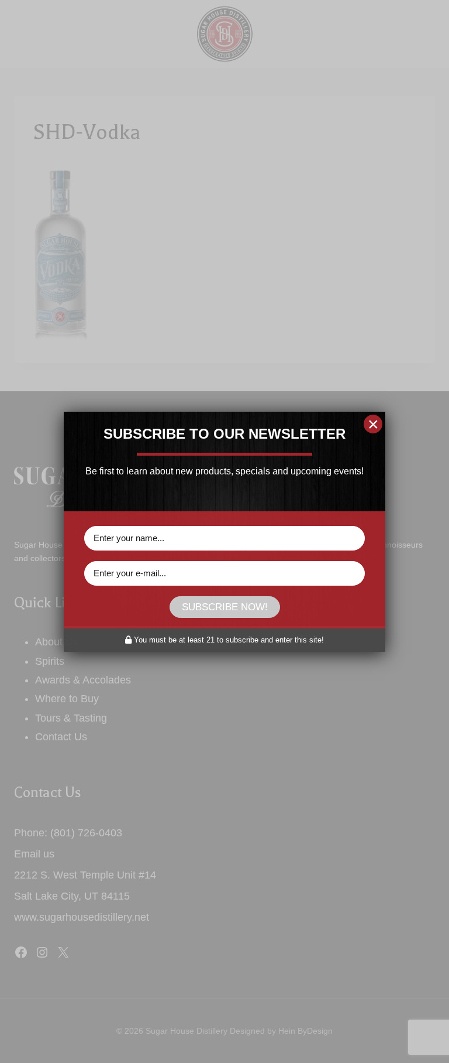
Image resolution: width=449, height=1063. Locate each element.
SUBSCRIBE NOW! (225, 607)
